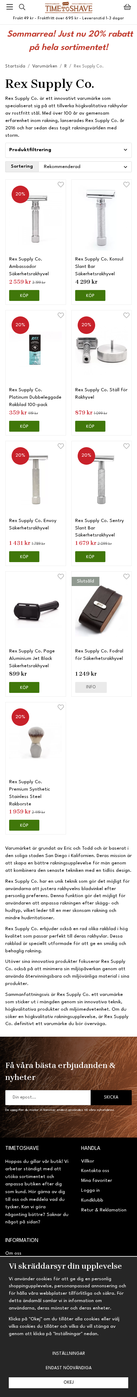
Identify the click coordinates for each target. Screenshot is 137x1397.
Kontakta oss (95, 1171)
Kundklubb (92, 1200)
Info (91, 687)
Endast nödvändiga (69, 1368)
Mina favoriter (96, 1180)
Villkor (87, 1161)
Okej (69, 1382)
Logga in (90, 1190)
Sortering (22, 166)
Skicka (111, 1097)
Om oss (13, 1253)
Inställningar (68, 1354)
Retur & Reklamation (103, 1210)
